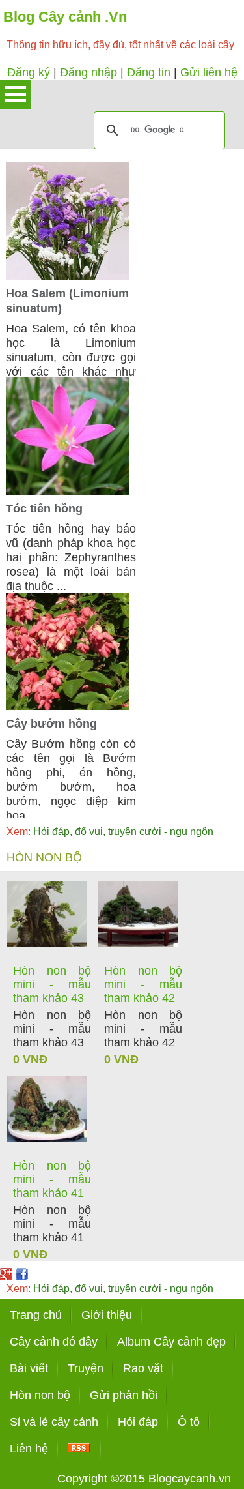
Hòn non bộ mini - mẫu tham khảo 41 (52, 1179)
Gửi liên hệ (208, 72)
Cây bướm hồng (51, 723)
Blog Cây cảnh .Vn (65, 16)
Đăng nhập (88, 72)
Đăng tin (148, 72)
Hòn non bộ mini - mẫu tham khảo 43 (52, 984)
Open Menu (15, 94)
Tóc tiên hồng (44, 508)
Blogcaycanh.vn (189, 1478)
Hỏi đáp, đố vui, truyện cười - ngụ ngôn (110, 831)
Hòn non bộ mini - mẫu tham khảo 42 (143, 984)
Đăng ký (28, 72)
